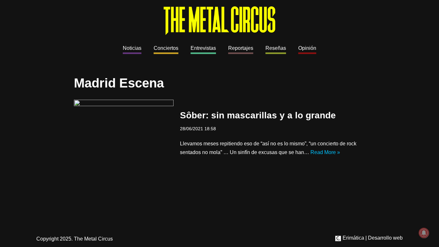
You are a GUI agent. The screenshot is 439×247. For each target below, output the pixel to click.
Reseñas (275, 48)
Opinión (307, 48)
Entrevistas (203, 48)
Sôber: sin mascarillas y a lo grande (258, 115)
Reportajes (240, 48)
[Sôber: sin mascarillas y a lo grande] (124, 133)
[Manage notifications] (424, 233)
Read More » (325, 152)
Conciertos (166, 48)
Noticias (132, 48)
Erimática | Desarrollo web (372, 238)
